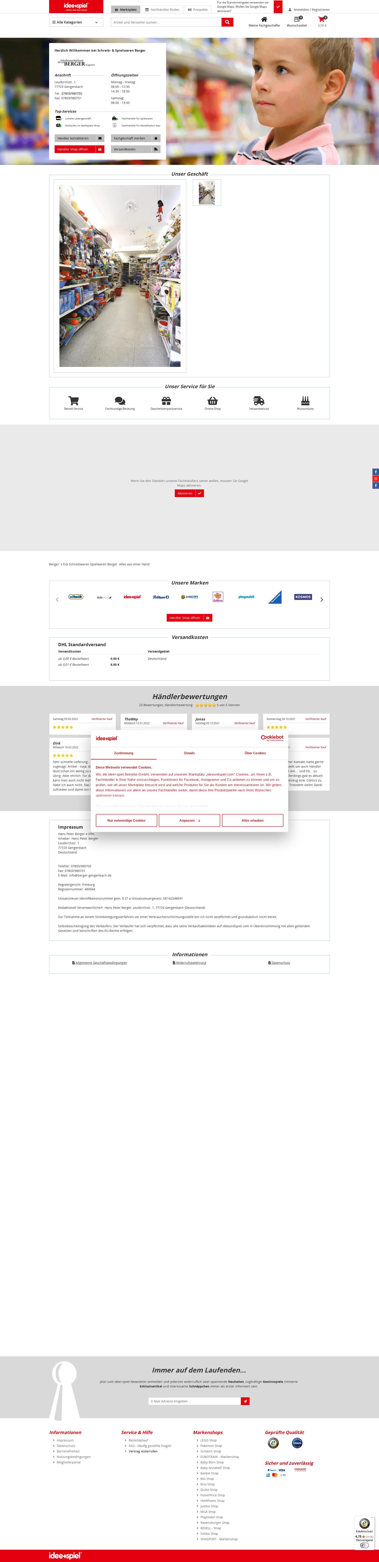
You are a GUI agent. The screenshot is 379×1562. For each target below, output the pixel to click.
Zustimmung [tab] (124, 753)
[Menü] (372, 1518)
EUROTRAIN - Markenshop (219, 1457)
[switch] (364, 1545)
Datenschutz (280, 963)
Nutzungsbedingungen (74, 1457)
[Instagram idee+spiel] (375, 478)
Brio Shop (207, 1484)
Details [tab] (189, 753)
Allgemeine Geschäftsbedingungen (101, 963)
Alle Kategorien (69, 22)
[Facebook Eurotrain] (375, 485)
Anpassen (187, 820)
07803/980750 (72, 93)
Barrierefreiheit (68, 1451)
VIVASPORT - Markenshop (219, 1539)
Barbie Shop (209, 1473)
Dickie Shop (209, 1490)
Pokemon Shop (211, 1446)
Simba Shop (209, 1533)
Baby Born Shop (212, 1462)
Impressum (65, 1440)
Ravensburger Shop (214, 1523)
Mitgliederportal (69, 1462)
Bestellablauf (138, 1440)
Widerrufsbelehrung (190, 963)
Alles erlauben (253, 820)
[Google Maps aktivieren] (278, 6)
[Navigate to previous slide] (57, 599)
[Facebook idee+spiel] (375, 472)
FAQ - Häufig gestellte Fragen (150, 1446)
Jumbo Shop (209, 1506)
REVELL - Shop (210, 1528)
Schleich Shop (210, 1451)
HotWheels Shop (212, 1501)
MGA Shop (208, 1512)
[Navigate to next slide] (321, 599)
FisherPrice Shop (212, 1495)
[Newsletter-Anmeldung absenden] (245, 1401)
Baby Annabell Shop (215, 1468)
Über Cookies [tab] (255, 753)
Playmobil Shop (211, 1517)
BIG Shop (207, 1479)
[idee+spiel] (76, 6)
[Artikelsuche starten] (227, 22)
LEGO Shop (208, 1440)
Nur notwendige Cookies (126, 820)
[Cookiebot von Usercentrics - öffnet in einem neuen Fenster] (264, 738)
